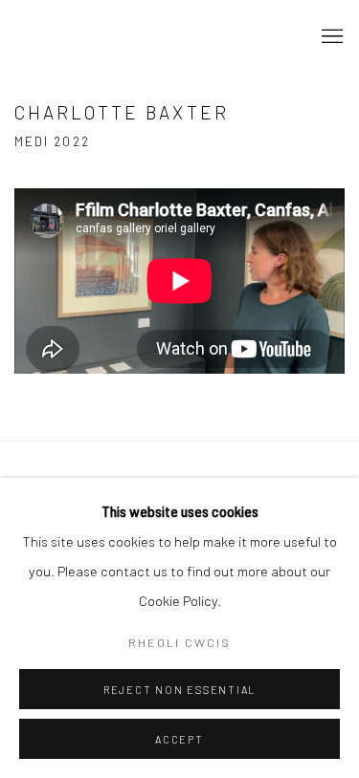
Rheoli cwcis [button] (179, 642)
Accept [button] (179, 739)
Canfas (81, 37)
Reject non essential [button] (179, 689)
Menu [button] (330, 37)
